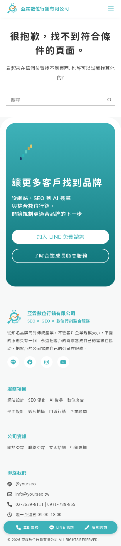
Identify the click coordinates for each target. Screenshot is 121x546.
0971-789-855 (61, 504)
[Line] (13, 362)
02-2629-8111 (30, 504)
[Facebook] (30, 362)
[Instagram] (47, 362)
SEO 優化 (37, 400)
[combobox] (55, 99)
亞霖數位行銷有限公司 (45, 8)
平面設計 (15, 411)
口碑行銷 (57, 411)
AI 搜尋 (56, 400)
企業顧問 (78, 411)
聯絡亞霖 (36, 447)
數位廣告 (75, 400)
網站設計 (15, 400)
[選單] (111, 9)
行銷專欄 (78, 447)
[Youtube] (63, 362)
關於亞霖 (15, 447)
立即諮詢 (57, 447)
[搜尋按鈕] (109, 99)
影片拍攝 (36, 411)
